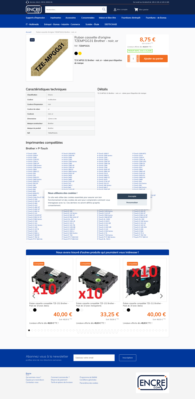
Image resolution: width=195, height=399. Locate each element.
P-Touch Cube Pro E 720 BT (37, 197)
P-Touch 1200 (102, 157)
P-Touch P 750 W (33, 237)
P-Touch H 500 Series (69, 233)
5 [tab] (42, 330)
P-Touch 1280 (67, 163)
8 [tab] (51, 330)
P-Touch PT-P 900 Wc (34, 239)
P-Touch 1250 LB (139, 159)
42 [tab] (160, 330)
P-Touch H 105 (32, 227)
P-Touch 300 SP (32, 183)
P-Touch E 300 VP (139, 213)
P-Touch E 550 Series (105, 215)
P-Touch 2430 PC (33, 177)
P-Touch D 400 (32, 203)
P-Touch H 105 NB (68, 227)
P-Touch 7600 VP (139, 189)
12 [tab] (64, 330)
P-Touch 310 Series (140, 183)
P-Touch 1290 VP (68, 167)
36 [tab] (140, 330)
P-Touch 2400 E (103, 175)
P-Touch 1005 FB (68, 155)
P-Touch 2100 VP (139, 173)
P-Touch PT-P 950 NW (70, 239)
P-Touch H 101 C (68, 223)
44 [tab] (166, 330)
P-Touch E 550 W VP (34, 217)
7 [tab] (48, 330)
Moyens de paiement (59, 380)
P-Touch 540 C (102, 187)
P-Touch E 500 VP (68, 215)
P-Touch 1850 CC (33, 171)
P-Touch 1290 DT (139, 165)
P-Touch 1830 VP (103, 169)
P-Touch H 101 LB (139, 223)
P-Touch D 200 (32, 199)
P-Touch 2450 (67, 177)
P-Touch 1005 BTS (139, 153)
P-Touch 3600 (32, 187)
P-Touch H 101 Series (34, 225)
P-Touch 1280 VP (68, 165)
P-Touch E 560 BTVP (140, 217)
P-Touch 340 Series (104, 185)
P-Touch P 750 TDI (139, 235)
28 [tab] (115, 330)
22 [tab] (96, 330)
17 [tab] (80, 330)
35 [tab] (137, 330)
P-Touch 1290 (102, 165)
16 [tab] (77, 330)
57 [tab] (117, 333)
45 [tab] (78, 333)
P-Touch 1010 (138, 155)
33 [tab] (131, 330)
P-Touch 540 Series (140, 187)
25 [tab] (105, 330)
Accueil (28, 32)
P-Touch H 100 (32, 221)
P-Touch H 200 (138, 229)
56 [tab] (113, 333)
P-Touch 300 (137, 181)
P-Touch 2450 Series (34, 179)
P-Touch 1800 (32, 169)
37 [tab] (144, 330)
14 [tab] (70, 330)
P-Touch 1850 (138, 169)
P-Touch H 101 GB (104, 223)
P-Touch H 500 (138, 231)
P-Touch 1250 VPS (139, 161)
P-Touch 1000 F (103, 153)
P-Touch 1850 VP (103, 171)
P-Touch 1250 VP (103, 161)
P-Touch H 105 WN (140, 227)
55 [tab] (110, 333)
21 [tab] (93, 330)
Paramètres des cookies (89, 383)
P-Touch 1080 (32, 157)
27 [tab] (112, 330)
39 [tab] (150, 330)
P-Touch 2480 (138, 179)
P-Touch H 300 (32, 231)
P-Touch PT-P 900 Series (106, 237)
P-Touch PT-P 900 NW (70, 237)
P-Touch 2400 (67, 175)
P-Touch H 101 (32, 223)
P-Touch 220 (31, 175)
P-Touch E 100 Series (105, 211)
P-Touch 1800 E (67, 169)
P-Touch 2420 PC (139, 175)
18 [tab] (83, 330)
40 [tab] (153, 330)
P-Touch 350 (137, 185)
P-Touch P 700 (67, 235)
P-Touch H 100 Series (140, 221)
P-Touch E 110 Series (69, 213)
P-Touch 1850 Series (69, 171)
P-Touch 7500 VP (103, 189)
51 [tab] (97, 333)
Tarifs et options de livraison (62, 382)
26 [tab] (109, 330)
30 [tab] (121, 330)
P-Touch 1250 (67, 159)
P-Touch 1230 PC (33, 159)
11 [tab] (61, 330)
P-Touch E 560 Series (34, 219)
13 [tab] (67, 330)
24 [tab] (102, 330)
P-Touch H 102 (102, 225)
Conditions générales (88, 380)
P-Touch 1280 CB (103, 163)
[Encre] (152, 382)
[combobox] (76, 9)
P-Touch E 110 (32, 213)
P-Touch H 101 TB (68, 225)
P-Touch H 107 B (33, 229)
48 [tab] (88, 333)
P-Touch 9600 (32, 195)
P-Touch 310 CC (103, 183)
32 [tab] (128, 330)
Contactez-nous (32, 382)
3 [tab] (35, 330)
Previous (34, 296)
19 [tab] (86, 330)
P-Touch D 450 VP (33, 207)
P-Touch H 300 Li (68, 231)
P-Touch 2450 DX (139, 177)
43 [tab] (163, 330)
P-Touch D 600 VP (33, 209)
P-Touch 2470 (102, 179)
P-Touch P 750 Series (105, 235)
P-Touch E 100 (67, 211)
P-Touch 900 (31, 191)
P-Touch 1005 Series (104, 155)
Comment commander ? (60, 377)
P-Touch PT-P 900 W (140, 237)
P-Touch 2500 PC (33, 181)
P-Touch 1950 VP (139, 171)
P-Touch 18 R (137, 167)
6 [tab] (45, 330)
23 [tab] (99, 330)
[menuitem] (35, 17)
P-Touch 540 (66, 187)
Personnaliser (132, 202)
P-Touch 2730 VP (103, 181)
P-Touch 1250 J (102, 159)
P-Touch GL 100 (67, 219)
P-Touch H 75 (102, 233)
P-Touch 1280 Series (34, 165)
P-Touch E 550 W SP (140, 215)
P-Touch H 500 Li (33, 233)
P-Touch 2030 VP (68, 173)
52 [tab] (101, 333)
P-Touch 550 (31, 189)
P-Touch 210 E (102, 173)
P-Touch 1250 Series (69, 161)
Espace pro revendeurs (35, 380)
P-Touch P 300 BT (33, 235)
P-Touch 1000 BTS (68, 153)
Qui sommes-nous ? (33, 377)
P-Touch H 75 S (138, 233)
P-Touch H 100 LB (68, 221)
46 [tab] (82, 333)
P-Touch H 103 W (139, 225)
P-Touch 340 (31, 185)
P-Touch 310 (66, 183)
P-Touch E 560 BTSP (104, 217)
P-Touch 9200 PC (33, 193)
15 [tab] (74, 330)
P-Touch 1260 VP (33, 163)
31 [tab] (124, 330)
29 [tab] (118, 330)
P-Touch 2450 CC (103, 177)
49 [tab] (91, 333)
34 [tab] (134, 330)
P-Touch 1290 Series (34, 167)
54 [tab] (107, 333)
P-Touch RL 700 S (103, 239)
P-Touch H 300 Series (105, 231)
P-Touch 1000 (32, 153)
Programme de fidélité (88, 377)
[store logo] (34, 9)
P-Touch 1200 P (138, 157)
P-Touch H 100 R (103, 221)
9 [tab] (54, 330)
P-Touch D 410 (32, 205)
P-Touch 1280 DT (139, 163)
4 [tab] (39, 330)
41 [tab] (156, 330)
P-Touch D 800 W (33, 211)
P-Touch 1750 (102, 167)
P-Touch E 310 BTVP (34, 215)
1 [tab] (29, 330)
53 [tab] (104, 333)
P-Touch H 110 (102, 229)
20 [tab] (89, 330)
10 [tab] (58, 330)
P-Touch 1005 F (32, 155)
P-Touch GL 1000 (103, 219)
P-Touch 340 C (67, 185)
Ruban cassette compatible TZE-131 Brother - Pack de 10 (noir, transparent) (95, 304)
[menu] (97, 21)
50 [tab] (94, 333)
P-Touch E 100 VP (139, 211)
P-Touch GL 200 (138, 219)
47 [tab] (85, 333)
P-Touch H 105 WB (104, 227)
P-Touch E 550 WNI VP (70, 217)
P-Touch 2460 (67, 179)
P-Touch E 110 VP (103, 213)
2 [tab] (32, 330)
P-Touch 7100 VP (68, 189)
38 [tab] (147, 330)
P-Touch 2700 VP (68, 181)
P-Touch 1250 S (32, 161)
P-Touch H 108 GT (68, 229)
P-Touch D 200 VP (33, 201)
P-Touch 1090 (67, 157)
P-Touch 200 (31, 173)
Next (161, 296)
